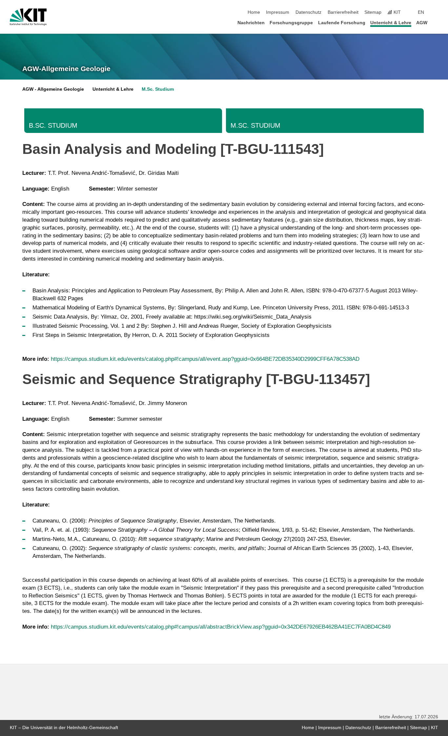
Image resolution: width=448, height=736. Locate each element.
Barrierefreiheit (343, 12)
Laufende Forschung (341, 22)
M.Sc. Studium (158, 89)
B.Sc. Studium (53, 125)
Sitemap (372, 12)
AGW (421, 22)
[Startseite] (436, 22)
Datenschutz (308, 12)
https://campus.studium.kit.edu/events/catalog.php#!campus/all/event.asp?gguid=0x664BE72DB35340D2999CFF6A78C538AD (205, 359)
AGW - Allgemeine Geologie (53, 89)
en (421, 12)
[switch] (436, 12)
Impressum (277, 12)
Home (254, 12)
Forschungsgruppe (291, 22)
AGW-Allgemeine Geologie (66, 69)
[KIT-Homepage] (28, 17)
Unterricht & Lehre (390, 22)
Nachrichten (251, 22)
